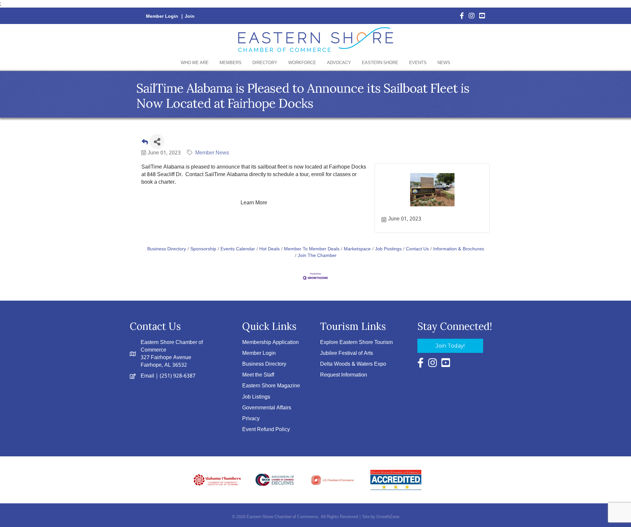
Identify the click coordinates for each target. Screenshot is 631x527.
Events (418, 63)
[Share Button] (157, 141)
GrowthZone (387, 517)
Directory (264, 63)
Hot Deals (269, 249)
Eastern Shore (380, 63)
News (443, 63)
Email (147, 376)
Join (190, 16)
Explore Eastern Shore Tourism (356, 342)
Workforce (302, 63)
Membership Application (270, 342)
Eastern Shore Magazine (271, 385)
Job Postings (388, 249)
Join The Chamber (317, 256)
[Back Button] (145, 143)
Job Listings (256, 397)
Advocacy (339, 63)
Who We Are (195, 63)
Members (231, 63)
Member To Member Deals (311, 249)
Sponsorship (203, 249)
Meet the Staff (258, 375)
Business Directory (166, 249)
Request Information (343, 375)
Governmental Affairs (266, 407)
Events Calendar (238, 249)
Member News (212, 153)
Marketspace (357, 249)
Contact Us (417, 249)
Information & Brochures (458, 249)
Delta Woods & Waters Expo (353, 364)
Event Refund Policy (266, 429)
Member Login (162, 16)
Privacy (251, 418)
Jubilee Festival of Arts (346, 353)
